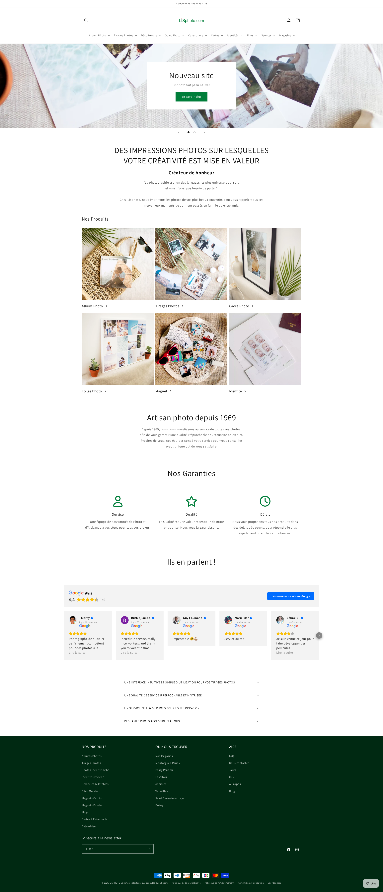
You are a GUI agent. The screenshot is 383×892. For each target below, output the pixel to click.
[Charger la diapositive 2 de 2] (194, 132)
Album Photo (92, 306)
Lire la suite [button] (77, 652)
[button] (86, 20)
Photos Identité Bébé (95, 770)
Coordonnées (274, 882)
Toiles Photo (92, 391)
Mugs (85, 812)
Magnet (161, 391)
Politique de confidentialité (186, 882)
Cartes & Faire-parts (94, 819)
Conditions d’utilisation (251, 882)
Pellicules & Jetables (95, 784)
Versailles (161, 791)
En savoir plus (191, 96)
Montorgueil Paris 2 (167, 763)
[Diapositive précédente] (178, 132)
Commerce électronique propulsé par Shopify (144, 882)
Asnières (160, 784)
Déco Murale (90, 791)
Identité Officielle (93, 777)
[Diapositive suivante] (204, 132)
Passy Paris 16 (164, 770)
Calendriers (89, 826)
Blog (232, 791)
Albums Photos (92, 756)
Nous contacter (239, 763)
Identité (235, 391)
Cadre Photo (239, 306)
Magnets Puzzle (92, 805)
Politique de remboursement (219, 882)
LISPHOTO (115, 882)
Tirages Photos (167, 306)
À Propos (235, 784)
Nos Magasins (164, 756)
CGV (231, 777)
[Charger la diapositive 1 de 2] (189, 132)
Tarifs (232, 770)
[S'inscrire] (149, 849)
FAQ (231, 756)
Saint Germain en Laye (169, 798)
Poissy (159, 805)
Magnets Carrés (92, 798)
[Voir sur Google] (73, 620)
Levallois (161, 777)
